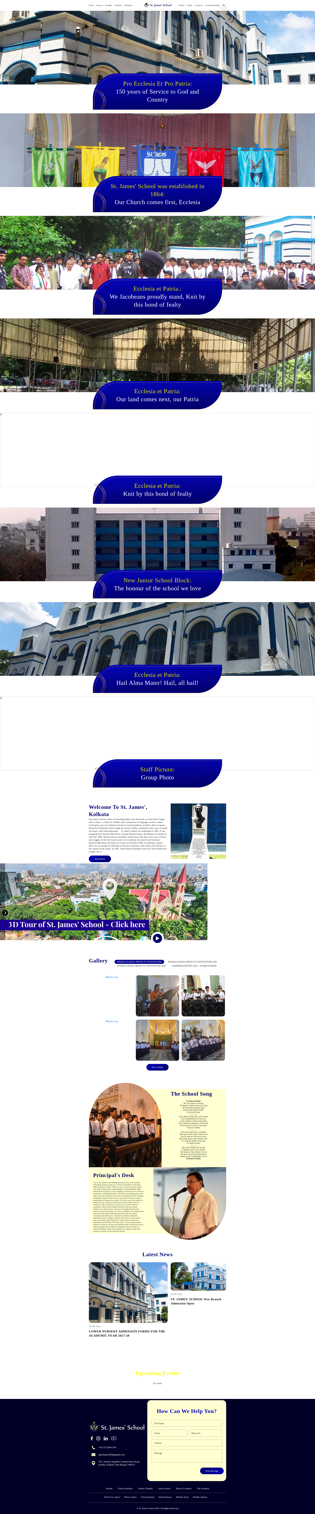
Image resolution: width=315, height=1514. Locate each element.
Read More (100, 859)
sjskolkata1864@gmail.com (111, 1454)
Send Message (211, 1471)
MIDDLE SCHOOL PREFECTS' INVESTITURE (139, 962)
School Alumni (147, 1497)
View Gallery (158, 1067)
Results (181, 5)
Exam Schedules (125, 1488)
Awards (109, 1488)
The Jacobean (203, 1488)
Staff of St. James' (112, 1497)
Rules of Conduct (184, 1488)
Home (91, 5)
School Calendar (145, 1488)
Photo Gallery (130, 1497)
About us (99, 5)
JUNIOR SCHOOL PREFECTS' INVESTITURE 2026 (141, 966)
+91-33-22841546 (107, 1447)
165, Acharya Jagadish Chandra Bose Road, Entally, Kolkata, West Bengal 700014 (119, 1463)
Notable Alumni (200, 1497)
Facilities (108, 5)
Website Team (182, 1497)
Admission (128, 5)
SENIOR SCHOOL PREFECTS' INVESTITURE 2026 (192, 962)
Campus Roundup (212, 5)
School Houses (165, 1497)
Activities (118, 5)
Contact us (199, 5)
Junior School (164, 1488)
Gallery (189, 5)
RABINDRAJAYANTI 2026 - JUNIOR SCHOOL (194, 966)
